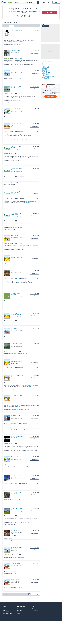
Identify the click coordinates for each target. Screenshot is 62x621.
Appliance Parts (45, 71)
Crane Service (22, 548)
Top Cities (34, 608)
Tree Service (16, 32)
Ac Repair (44, 75)
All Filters (6, 25)
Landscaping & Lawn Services (19, 171)
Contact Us (4, 610)
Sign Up (48, 2)
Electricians (44, 65)
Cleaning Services (45, 74)
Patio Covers (44, 79)
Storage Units (45, 63)
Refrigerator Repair (46, 78)
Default (36, 25)
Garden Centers (45, 77)
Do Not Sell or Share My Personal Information (29, 619)
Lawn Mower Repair (46, 72)
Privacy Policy (17, 619)
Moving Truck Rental (46, 73)
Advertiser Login (20, 608)
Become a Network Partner (7, 613)
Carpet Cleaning (45, 66)
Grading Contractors (18, 361)
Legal (46, 619)
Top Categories (35, 610)
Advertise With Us (5, 611)
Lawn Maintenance (23, 126)
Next (37, 594)
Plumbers (44, 64)
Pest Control (44, 69)
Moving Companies (46, 67)
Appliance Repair (45, 68)
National (18, 611)
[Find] (38, 2)
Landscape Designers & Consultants (21, 193)
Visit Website (35, 33)
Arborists (12, 32)
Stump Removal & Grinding (19, 237)
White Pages (19, 610)
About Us (4, 608)
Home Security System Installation (49, 76)
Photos (13, 38)
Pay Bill (18, 613)
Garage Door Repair (46, 70)
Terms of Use (41, 619)
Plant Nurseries (45, 80)
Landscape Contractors (18, 149)
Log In (43, 2)
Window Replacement (46, 81)
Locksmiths (44, 62)
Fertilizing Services (17, 87)
